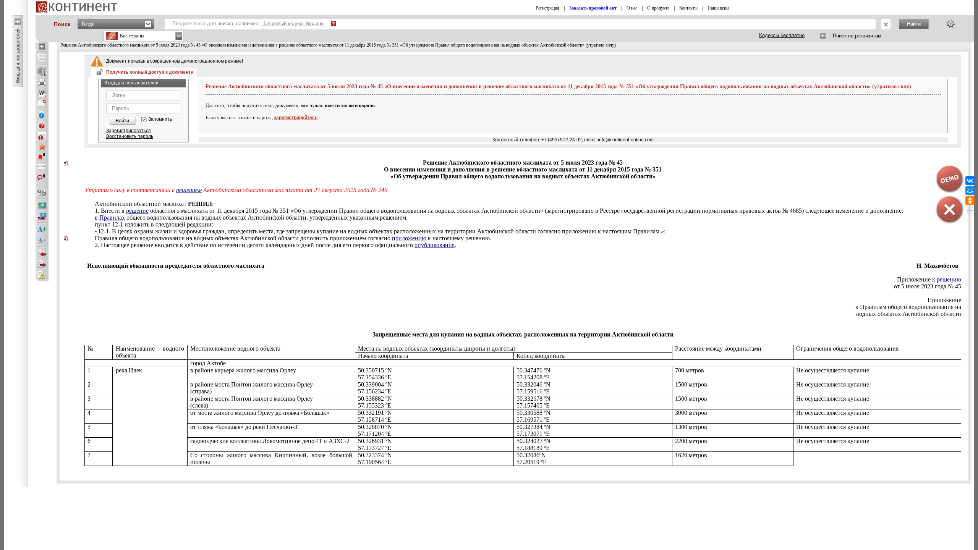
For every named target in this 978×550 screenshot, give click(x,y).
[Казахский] (42, 205)
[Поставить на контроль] (42, 136)
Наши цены (718, 8)
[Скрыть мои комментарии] (42, 168)
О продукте (658, 8)
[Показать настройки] (950, 23)
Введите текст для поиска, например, (248, 23)
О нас (632, 8)
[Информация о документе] (42, 114)
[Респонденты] (42, 264)
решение (137, 210)
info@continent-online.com (626, 139)
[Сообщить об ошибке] (42, 275)
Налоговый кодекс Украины (292, 23)
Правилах (112, 217)
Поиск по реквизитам (857, 36)
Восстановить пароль (129, 136)
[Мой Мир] (970, 190)
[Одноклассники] (970, 200)
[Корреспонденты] (42, 253)
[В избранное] (42, 146)
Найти (914, 24)
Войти (122, 120)
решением (189, 190)
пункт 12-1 (109, 224)
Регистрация (547, 8)
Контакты (688, 8)
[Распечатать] (42, 82)
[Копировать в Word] (42, 93)
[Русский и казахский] (42, 216)
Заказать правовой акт (593, 8)
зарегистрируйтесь (295, 117)
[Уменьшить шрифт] (42, 240)
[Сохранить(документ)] (42, 71)
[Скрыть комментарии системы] (42, 103)
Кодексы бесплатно (782, 35)
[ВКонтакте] (970, 180)
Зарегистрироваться (128, 130)
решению (949, 279)
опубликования (435, 245)
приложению (409, 238)
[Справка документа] (42, 125)
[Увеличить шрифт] (42, 229)
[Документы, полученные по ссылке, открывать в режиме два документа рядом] (42, 58)
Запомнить (160, 119)
